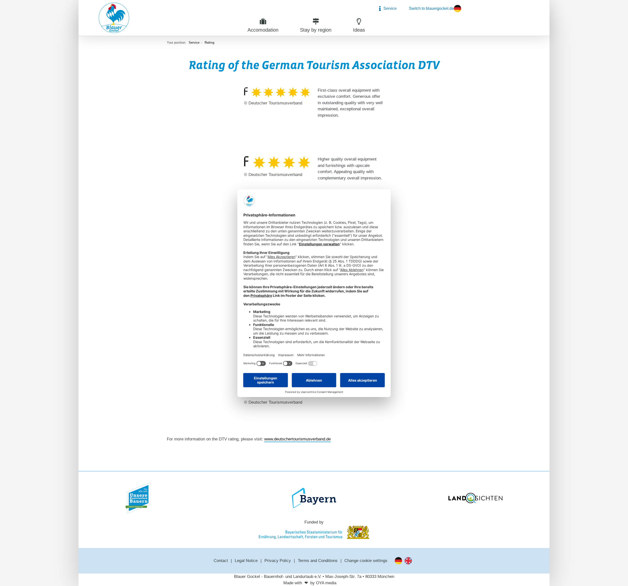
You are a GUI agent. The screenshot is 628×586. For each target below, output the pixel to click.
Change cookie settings (365, 560)
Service (194, 42)
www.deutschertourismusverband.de (297, 439)
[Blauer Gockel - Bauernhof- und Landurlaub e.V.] (114, 18)
